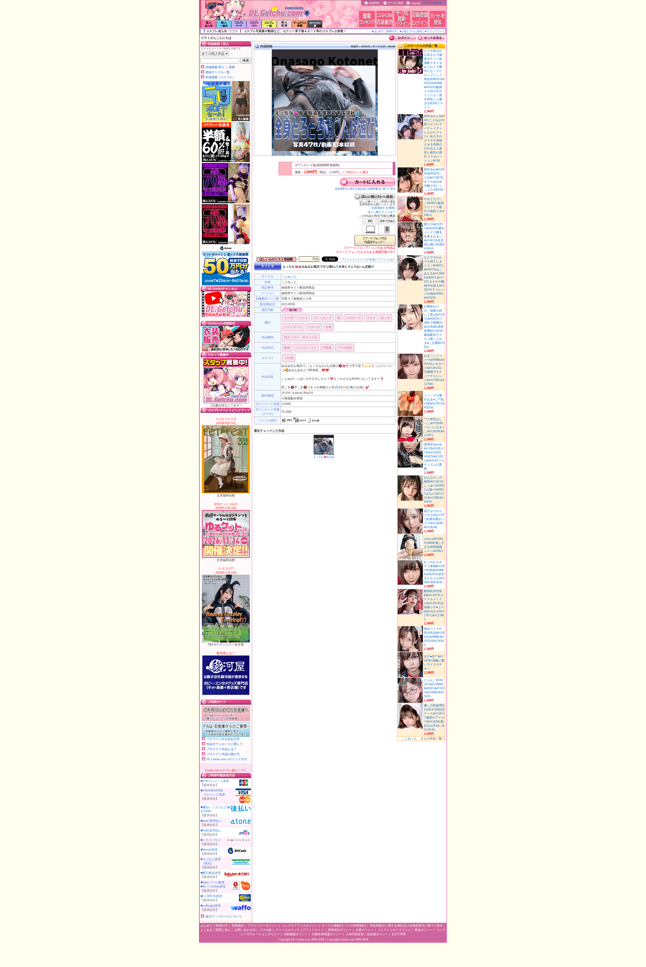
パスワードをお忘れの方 (223, 739)
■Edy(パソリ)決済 (212, 882)
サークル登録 (395, 3)
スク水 (288, 318)
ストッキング (322, 318)
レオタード (353, 318)
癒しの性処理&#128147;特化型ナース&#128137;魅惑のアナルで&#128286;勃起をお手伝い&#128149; (434, 717)
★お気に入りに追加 (410, 31)
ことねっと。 (290, 276)
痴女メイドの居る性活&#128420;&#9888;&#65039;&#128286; (434, 637)
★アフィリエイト (434, 31)
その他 (288, 358)
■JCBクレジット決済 (215, 781)
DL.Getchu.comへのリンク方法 (226, 759)
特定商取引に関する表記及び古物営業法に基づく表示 (365, 188)
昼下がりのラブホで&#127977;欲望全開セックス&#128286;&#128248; (434, 519)
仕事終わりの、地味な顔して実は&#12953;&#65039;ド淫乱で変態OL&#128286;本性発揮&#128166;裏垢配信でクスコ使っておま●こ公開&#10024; (434, 327)
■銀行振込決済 (211, 873)
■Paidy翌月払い (211, 830)
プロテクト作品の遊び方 (223, 754)
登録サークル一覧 (217, 72)
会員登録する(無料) (383, 207)
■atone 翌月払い (211, 821)
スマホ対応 (344, 347)
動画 (287, 347)
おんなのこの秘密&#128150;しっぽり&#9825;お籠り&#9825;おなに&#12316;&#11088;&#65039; (434, 489)
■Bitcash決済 (209, 849)
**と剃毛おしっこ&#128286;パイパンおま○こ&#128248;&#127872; (434, 427)
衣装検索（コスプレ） (220, 77)
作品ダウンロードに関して (224, 744)
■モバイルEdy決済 (213, 886)
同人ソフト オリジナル (300, 337)
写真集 (327, 347)
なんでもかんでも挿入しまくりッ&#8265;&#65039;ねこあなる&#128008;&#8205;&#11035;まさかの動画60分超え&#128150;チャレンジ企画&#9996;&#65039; (434, 277)
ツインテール (293, 327)
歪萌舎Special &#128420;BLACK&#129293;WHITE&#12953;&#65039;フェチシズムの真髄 (434, 456)
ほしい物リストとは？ (381, 211)
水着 (329, 327)
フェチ (370, 318)
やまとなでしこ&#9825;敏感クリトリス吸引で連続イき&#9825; (434, 207)
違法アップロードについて (223, 916)
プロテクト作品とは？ (221, 749)
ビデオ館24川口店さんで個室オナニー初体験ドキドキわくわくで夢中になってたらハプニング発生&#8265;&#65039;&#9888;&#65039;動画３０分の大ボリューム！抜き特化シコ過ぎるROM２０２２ (434, 79)
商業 (232, 67)
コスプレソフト (306, 347)
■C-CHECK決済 (211, 896)
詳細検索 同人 (214, 67)
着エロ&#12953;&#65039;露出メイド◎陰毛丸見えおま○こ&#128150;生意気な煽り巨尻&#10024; (434, 236)
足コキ (385, 318)
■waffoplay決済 (211, 905)
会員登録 (374, 3)
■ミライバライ (211, 840)
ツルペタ (314, 327)
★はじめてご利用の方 (384, 31)
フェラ (303, 318)
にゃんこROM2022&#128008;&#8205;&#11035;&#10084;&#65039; (434, 688)
